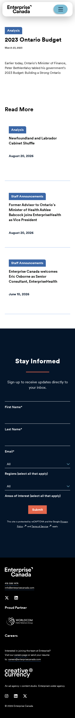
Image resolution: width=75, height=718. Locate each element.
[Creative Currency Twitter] (25, 696)
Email (9, 451)
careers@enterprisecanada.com (24, 659)
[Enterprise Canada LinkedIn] (16, 597)
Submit (37, 510)
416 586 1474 (11, 583)
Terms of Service (40, 526)
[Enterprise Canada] (19, 9)
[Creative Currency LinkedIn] (16, 696)
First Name (13, 407)
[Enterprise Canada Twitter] (7, 597)
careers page (20, 655)
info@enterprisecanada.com (19, 587)
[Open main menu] (61, 9)
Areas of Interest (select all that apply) (33, 496)
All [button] (9, 464)
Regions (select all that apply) (26, 474)
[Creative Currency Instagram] (6, 696)
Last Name (13, 429)
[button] (68, 464)
